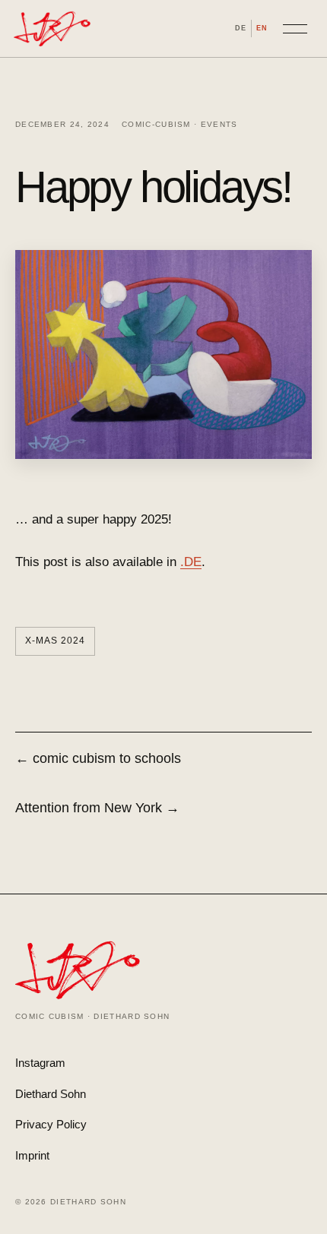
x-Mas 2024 (55, 640)
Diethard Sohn (50, 1093)
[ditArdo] (52, 29)
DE (240, 28)
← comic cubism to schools (98, 758)
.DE (191, 562)
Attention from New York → (97, 807)
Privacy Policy (51, 1124)
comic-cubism (156, 124)
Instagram (40, 1062)
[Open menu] (295, 29)
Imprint (32, 1155)
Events (219, 124)
